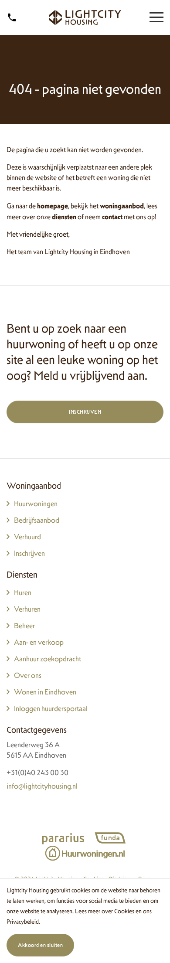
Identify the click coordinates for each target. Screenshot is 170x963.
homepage (52, 205)
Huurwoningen (36, 503)
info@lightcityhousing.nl (42, 786)
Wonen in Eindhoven (45, 691)
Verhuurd (27, 536)
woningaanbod (122, 205)
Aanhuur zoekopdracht (47, 658)
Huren (22, 592)
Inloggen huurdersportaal (51, 708)
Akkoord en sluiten (40, 945)
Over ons (27, 675)
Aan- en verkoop (39, 642)
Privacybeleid (23, 921)
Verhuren (27, 609)
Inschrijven (85, 411)
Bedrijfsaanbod (36, 520)
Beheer (24, 625)
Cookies (124, 911)
